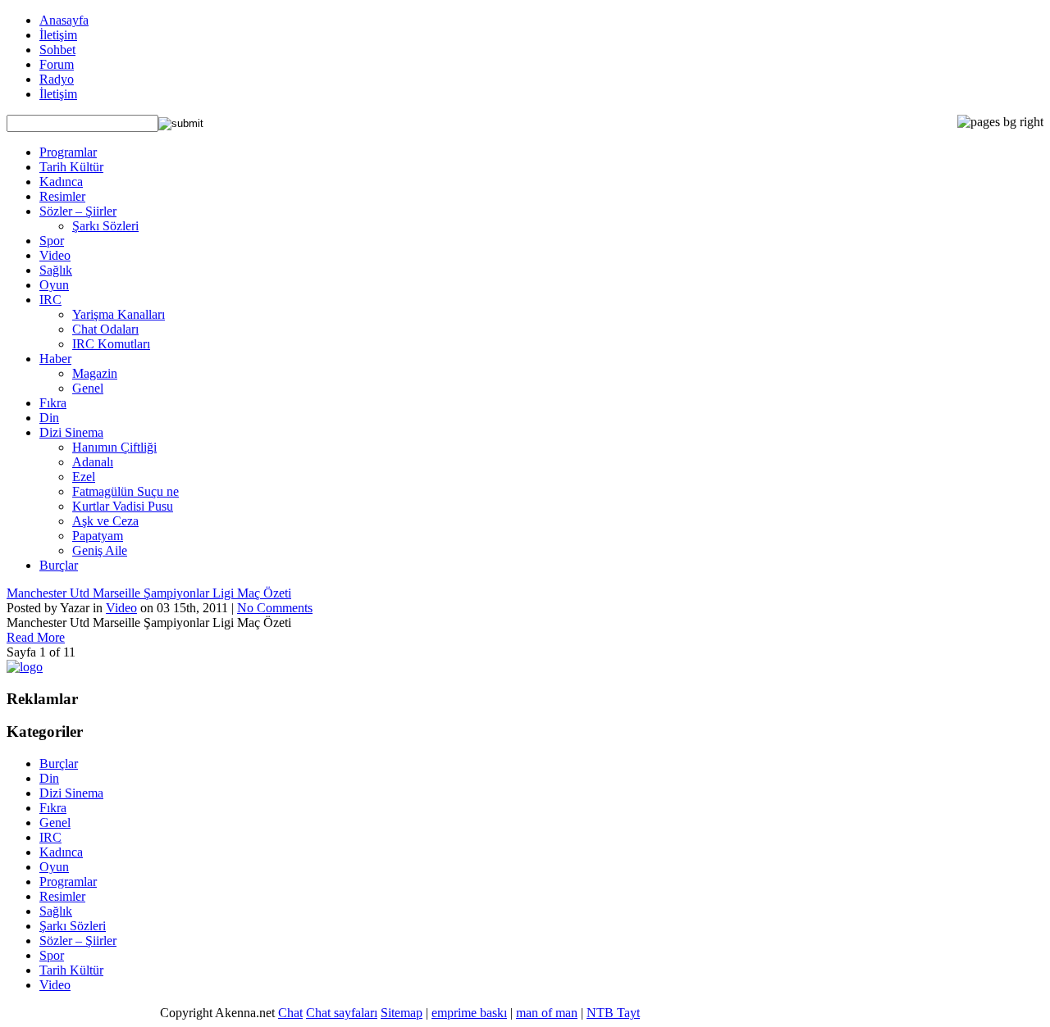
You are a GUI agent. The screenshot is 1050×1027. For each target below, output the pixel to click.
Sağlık (55, 270)
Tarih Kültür (71, 167)
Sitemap (401, 1013)
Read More (36, 637)
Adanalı (92, 462)
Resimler (62, 196)
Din (49, 418)
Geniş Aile (99, 550)
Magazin (94, 373)
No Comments (275, 608)
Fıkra (52, 403)
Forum (56, 64)
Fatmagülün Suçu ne (125, 491)
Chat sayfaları (341, 1013)
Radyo (56, 79)
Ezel (83, 477)
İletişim (58, 35)
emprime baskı (469, 1013)
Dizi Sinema (71, 432)
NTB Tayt (613, 1013)
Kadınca (61, 182)
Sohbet (57, 50)
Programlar (68, 152)
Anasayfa (64, 20)
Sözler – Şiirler (77, 211)
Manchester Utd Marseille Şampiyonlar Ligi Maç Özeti (149, 593)
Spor (51, 241)
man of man (547, 1013)
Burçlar (58, 565)
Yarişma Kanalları (118, 314)
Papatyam (97, 536)
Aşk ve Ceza (105, 521)
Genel (87, 388)
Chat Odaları (105, 329)
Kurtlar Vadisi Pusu (122, 506)
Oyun (54, 285)
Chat (290, 1013)
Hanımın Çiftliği (114, 447)
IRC (50, 300)
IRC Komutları (111, 344)
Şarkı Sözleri (105, 226)
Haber (55, 359)
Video (55, 255)
